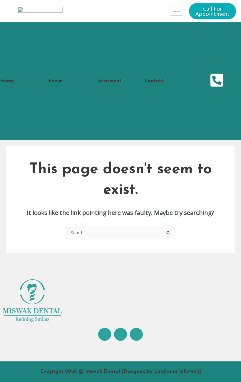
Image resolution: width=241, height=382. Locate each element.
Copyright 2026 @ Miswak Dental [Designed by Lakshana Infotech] (120, 371)
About (55, 81)
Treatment (108, 81)
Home (7, 81)
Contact (154, 81)
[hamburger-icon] (176, 11)
